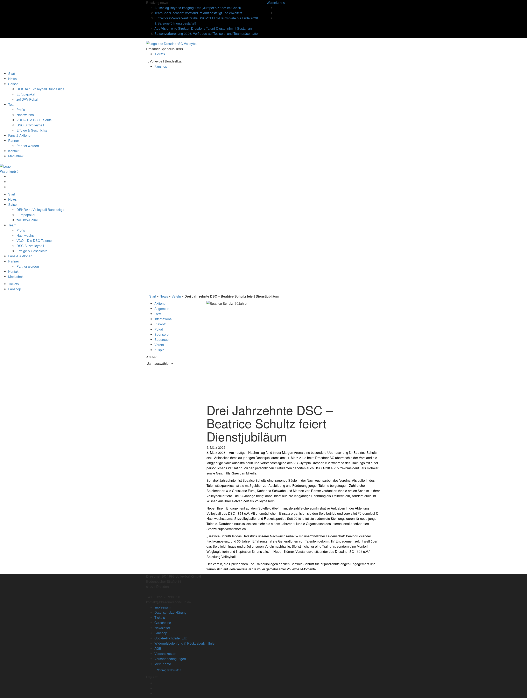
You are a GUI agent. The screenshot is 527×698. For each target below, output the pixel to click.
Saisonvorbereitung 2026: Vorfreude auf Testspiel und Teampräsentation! (207, 33)
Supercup (161, 339)
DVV (157, 313)
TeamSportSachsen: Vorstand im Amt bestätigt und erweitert (198, 13)
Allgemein (161, 308)
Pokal (158, 329)
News (164, 296)
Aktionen (160, 303)
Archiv (151, 357)
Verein (176, 296)
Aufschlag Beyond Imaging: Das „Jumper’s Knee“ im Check (197, 7)
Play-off (160, 324)
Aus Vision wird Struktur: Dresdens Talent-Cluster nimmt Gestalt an (203, 28)
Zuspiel (159, 349)
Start (152, 296)
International (163, 319)
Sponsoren (162, 334)
